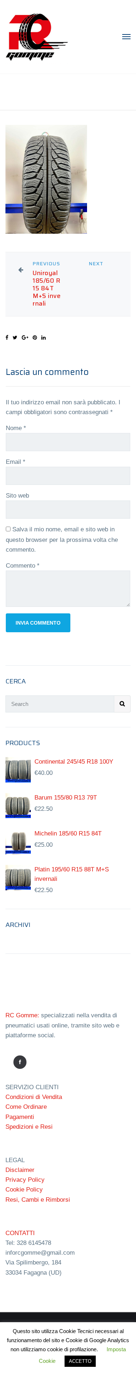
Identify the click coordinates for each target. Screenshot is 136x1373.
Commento (23, 565)
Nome (16, 428)
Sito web (17, 495)
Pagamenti (19, 1116)
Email (15, 461)
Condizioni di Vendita (33, 1097)
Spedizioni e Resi (29, 1126)
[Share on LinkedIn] (43, 337)
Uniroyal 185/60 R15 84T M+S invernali (47, 288)
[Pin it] (35, 337)
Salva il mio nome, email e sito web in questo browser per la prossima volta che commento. (62, 539)
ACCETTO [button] (80, 1361)
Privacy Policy (25, 1179)
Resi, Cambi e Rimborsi (37, 1199)
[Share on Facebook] (6, 337)
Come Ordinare (26, 1106)
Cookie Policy (24, 1189)
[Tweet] (15, 337)
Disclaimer (19, 1169)
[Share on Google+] (25, 337)
